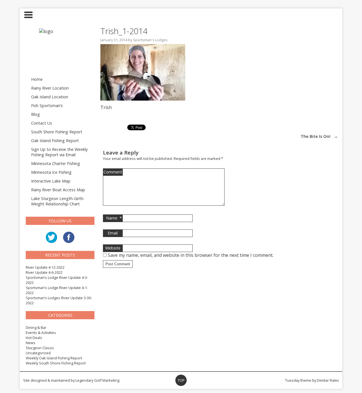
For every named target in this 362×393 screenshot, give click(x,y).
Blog (35, 114)
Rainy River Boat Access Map (58, 189)
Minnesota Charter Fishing (55, 163)
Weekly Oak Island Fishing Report (54, 358)
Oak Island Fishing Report (55, 140)
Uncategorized (38, 352)
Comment (113, 172)
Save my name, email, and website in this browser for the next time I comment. (190, 255)
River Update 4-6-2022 (44, 272)
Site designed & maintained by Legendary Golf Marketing (71, 380)
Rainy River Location (50, 88)
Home (37, 79)
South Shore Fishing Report (56, 131)
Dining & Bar (36, 327)
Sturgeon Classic (40, 347)
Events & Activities (41, 332)
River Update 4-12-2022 (45, 267)
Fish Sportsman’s (47, 105)
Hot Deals (34, 337)
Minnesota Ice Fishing (51, 172)
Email (113, 233)
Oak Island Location (49, 96)
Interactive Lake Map (50, 181)
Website (112, 248)
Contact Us (41, 123)
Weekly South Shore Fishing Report (56, 363)
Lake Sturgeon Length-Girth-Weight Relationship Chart (58, 201)
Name (114, 218)
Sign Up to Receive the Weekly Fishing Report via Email (59, 152)
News (30, 342)
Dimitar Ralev (328, 380)
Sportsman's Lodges (150, 39)
